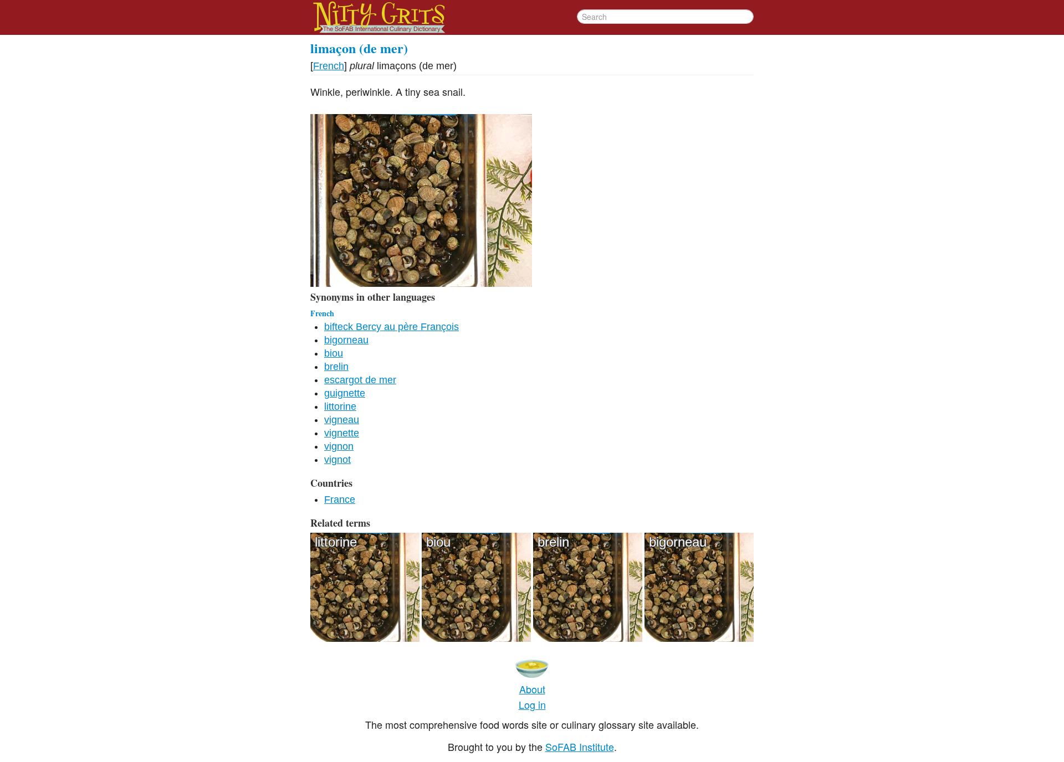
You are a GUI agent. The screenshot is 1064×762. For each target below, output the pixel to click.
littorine (340, 406)
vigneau (341, 419)
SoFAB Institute (579, 746)
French (328, 65)
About (532, 689)
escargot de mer (360, 379)
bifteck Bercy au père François (391, 326)
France (339, 499)
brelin (336, 366)
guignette (344, 393)
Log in (532, 704)
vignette (341, 433)
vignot (337, 459)
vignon (339, 446)
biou (333, 353)
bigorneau (346, 340)
